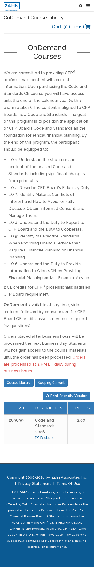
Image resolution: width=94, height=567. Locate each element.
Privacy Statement (34, 484)
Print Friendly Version (68, 396)
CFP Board (18, 492)
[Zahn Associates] (12, 5)
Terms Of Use (68, 484)
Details (46, 438)
